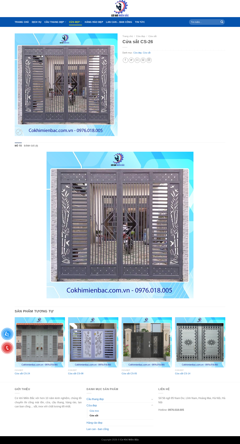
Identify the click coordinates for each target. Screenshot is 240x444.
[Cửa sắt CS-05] (147, 342)
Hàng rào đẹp (94, 22)
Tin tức (140, 22)
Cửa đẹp (74, 22)
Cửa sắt (152, 36)
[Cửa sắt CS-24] (40, 342)
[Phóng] (19, 132)
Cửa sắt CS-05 (129, 373)
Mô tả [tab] (18, 146)
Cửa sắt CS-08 (75, 373)
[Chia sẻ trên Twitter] (131, 60)
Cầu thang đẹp (54, 22)
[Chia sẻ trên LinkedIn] (149, 60)
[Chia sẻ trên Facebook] (125, 60)
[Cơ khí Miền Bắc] (120, 8)
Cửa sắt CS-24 (22, 373)
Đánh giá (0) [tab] (31, 146)
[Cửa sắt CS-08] (93, 342)
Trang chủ (22, 22)
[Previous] (14, 349)
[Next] (225, 349)
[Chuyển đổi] (152, 399)
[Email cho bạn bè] (137, 60)
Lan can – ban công (119, 22)
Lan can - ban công (98, 429)
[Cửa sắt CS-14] (200, 342)
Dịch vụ (36, 22)
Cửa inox (94, 410)
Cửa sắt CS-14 (182, 373)
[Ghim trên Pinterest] (143, 60)
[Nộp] (222, 22)
